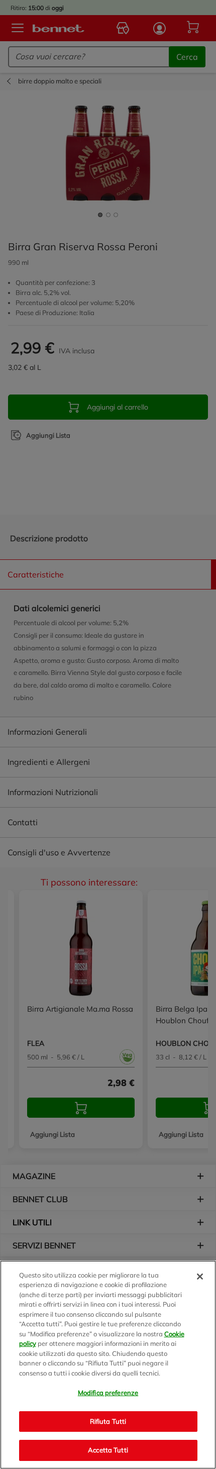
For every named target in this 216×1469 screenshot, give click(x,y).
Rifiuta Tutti (108, 1421)
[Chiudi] (200, 1276)
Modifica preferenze (108, 1393)
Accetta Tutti (108, 1450)
